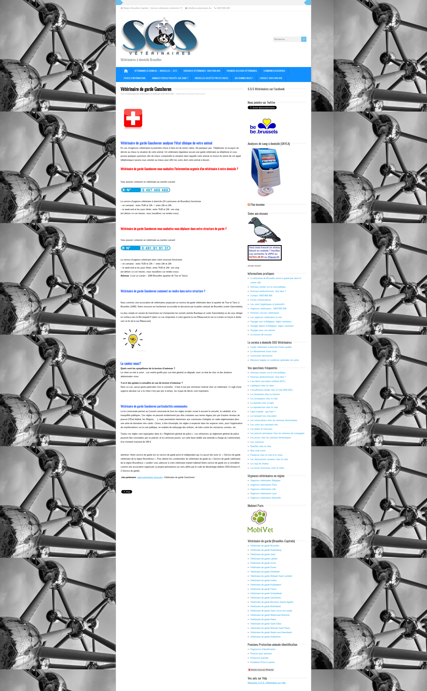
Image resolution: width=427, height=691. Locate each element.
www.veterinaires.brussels (149, 477)
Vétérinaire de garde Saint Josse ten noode (271, 610)
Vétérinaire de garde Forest (263, 589)
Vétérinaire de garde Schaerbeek (266, 593)
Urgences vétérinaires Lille (263, 489)
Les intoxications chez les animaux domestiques (273, 420)
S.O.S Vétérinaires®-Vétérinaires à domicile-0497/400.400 (147, 94)
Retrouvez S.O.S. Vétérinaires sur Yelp (267, 682)
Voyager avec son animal (262, 330)
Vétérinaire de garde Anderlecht (265, 636)
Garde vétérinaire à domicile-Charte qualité (270, 347)
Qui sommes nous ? (244, 78)
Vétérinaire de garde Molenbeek (265, 606)
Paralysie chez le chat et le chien (266, 455)
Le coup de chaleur (259, 463)
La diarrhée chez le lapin (262, 403)
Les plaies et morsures (261, 429)
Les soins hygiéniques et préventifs (267, 304)
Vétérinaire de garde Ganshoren (265, 597)
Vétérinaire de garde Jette (262, 554)
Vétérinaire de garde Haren (263, 619)
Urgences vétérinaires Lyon (263, 493)
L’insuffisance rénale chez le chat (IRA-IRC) (271, 390)
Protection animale (259, 658)
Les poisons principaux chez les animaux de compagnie (277, 433)
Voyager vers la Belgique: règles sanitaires (271, 321)
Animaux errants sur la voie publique (268, 287)
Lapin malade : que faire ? (262, 411)
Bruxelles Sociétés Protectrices (211, 78)
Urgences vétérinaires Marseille (265, 498)
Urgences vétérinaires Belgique (265, 480)
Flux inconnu (258, 204)
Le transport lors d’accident (263, 416)
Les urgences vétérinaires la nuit (266, 317)
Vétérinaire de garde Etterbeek (265, 571)
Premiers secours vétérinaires (242, 70)
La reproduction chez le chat (264, 407)
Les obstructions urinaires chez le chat (269, 459)
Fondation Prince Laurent (262, 662)
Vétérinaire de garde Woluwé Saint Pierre (270, 628)
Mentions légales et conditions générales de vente (274, 360)
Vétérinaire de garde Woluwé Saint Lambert (271, 576)
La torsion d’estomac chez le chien (267, 468)
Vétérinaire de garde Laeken (263, 558)
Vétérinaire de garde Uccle (263, 563)
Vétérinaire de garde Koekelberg (265, 550)
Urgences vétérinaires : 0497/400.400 (201, 70)
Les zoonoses (257, 442)
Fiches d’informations (134, 78)
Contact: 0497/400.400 (271, 78)
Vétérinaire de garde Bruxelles (264, 545)
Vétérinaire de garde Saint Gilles (266, 623)
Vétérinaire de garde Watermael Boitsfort (270, 615)
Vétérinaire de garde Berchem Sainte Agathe (271, 602)
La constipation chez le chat (264, 398)
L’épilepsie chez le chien (262, 385)
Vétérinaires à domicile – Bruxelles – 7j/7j (155, 70)
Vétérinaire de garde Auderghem (265, 584)
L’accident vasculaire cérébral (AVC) (267, 381)
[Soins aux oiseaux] (265, 260)
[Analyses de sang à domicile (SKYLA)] (266, 196)
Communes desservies (274, 70)
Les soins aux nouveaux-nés (264, 424)
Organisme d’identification (262, 649)
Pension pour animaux (261, 653)
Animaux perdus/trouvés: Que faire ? (170, 78)
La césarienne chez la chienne (265, 394)
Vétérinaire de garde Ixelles (263, 580)
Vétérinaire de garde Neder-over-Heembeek (271, 632)
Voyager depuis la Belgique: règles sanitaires (272, 326)
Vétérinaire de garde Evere (263, 567)
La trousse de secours (261, 334)
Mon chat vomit (257, 450)
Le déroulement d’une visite (263, 351)
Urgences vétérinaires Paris (263, 485)
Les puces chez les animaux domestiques (270, 437)
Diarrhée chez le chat (260, 446)
